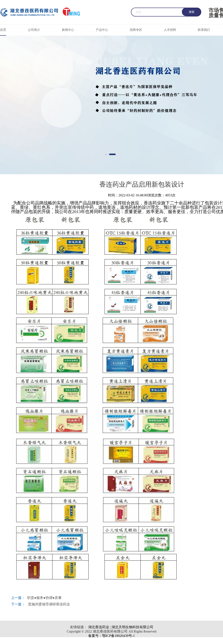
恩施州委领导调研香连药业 (48, 604)
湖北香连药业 (98, 627)
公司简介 (34, 29)
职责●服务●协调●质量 (44, 598)
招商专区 (136, 29)
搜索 (191, 11)
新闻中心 (68, 29)
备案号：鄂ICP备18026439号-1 (111, 636)
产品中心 (102, 29)
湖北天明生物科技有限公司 (132, 627)
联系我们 (204, 29)
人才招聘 (170, 29)
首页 (3, 29)
